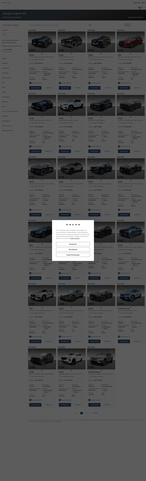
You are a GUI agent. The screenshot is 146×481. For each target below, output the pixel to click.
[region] (73, 240)
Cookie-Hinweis (75, 238)
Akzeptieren (73, 244)
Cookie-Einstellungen (73, 255)
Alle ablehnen (73, 249)
